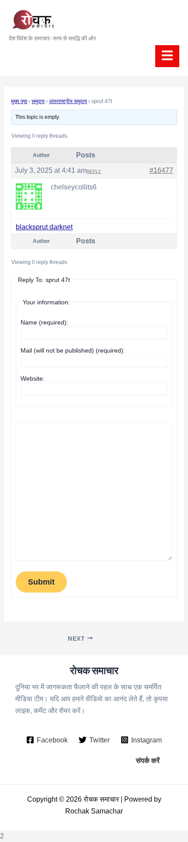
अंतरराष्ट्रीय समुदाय (68, 101)
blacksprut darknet (44, 227)
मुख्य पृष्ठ (19, 101)
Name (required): (44, 322)
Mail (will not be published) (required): (73, 350)
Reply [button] (94, 171)
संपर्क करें (148, 760)
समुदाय (38, 101)
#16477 (161, 170)
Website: (33, 378)
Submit (41, 581)
